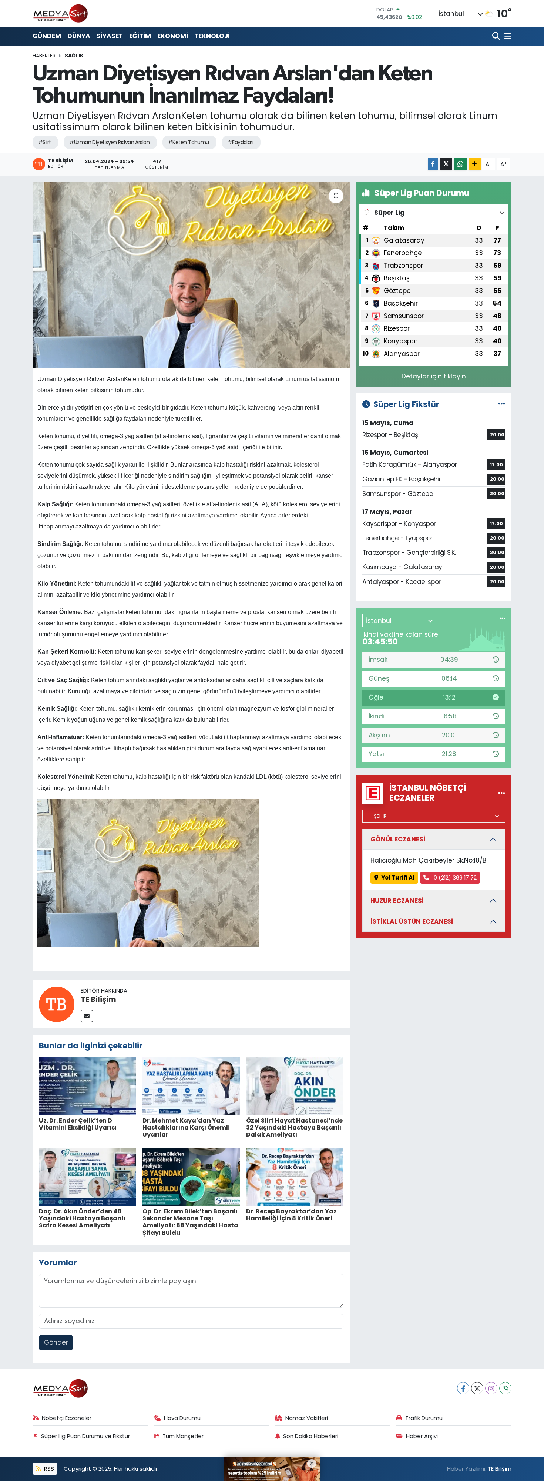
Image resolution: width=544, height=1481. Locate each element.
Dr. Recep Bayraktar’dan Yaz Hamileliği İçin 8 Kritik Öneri (291, 1215)
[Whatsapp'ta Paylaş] (460, 164)
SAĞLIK (74, 55)
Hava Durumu (182, 1418)
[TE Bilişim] (56, 1004)
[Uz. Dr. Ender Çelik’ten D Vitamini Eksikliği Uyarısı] (87, 1085)
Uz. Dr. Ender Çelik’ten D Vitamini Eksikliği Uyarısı (78, 1124)
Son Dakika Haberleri (310, 1436)
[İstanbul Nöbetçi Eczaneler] (501, 792)
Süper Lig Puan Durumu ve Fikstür (85, 1436)
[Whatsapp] (505, 1388)
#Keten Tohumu (188, 142)
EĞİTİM (140, 35)
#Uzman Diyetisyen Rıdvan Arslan (109, 142)
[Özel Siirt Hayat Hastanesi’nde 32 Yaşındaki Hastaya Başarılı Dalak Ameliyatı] (294, 1085)
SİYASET (110, 35)
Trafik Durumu (424, 1418)
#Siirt (44, 142)
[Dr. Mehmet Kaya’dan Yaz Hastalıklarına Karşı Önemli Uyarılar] (191, 1085)
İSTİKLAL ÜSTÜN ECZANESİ (411, 921)
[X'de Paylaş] (446, 164)
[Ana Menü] (506, 36)
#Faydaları (240, 142)
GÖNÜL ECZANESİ (397, 839)
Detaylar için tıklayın (434, 376)
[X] (477, 1388)
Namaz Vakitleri (306, 1418)
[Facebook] (463, 1388)
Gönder (56, 1342)
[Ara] (496, 36)
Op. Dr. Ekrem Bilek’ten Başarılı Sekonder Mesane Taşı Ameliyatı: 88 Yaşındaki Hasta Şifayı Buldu (190, 1222)
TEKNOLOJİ (212, 35)
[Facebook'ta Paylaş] (433, 164)
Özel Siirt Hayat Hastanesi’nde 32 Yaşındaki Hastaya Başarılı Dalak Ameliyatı (294, 1127)
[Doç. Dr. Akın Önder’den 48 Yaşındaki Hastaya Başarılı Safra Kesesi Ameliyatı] (87, 1176)
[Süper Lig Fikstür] (501, 404)
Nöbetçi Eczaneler (66, 1418)
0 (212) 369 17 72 (454, 877)
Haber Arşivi (422, 1436)
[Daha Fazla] (475, 164)
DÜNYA (78, 35)
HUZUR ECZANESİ (397, 900)
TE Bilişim (98, 999)
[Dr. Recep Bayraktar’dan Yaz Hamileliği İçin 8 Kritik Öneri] (294, 1176)
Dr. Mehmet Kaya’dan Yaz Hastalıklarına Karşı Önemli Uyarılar (186, 1127)
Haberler (44, 55)
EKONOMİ (172, 35)
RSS (48, 1468)
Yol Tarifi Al (397, 877)
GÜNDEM (47, 35)
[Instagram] (491, 1388)
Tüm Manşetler (183, 1436)
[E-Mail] (87, 1016)
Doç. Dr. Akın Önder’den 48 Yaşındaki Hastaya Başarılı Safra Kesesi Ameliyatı (82, 1218)
